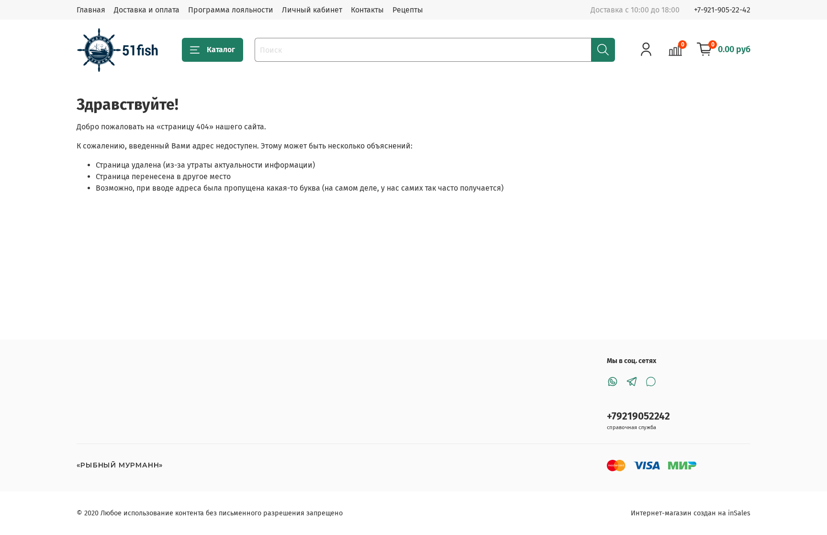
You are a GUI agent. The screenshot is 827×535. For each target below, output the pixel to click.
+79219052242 (638, 416)
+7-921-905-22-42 (722, 9)
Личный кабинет (312, 9)
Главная (91, 9)
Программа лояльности (230, 9)
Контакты (367, 9)
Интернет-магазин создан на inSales (690, 513)
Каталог (221, 49)
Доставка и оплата (146, 9)
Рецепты (407, 9)
